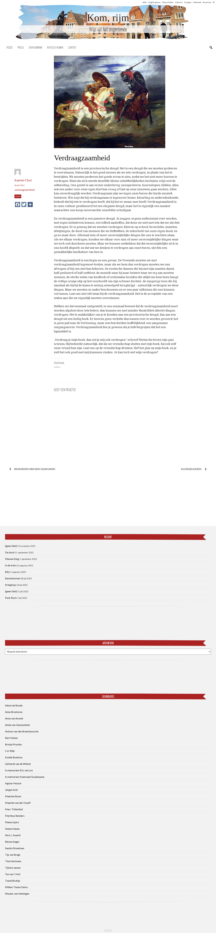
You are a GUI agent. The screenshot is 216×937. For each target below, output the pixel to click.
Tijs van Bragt (12, 854)
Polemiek (197, 2)
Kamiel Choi (23, 180)
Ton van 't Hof (12, 874)
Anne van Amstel (14, 718)
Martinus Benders (15, 815)
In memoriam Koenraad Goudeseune (24, 776)
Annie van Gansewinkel (17, 724)
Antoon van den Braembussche (21, 731)
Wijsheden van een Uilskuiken (34, 468)
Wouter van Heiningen (17, 893)
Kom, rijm (108, 17)
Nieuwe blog (12, 558)
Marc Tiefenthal (14, 809)
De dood (9, 552)
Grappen (187, 2)
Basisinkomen (12, 578)
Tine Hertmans (13, 861)
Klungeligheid (191, 468)
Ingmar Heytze (13, 783)
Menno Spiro (12, 822)
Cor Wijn (10, 750)
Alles (145, 2)
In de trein (10, 565)
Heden (18, 196)
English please (154, 2)
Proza (21, 47)
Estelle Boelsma (13, 757)
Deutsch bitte (167, 2)
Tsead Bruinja (12, 880)
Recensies (207, 2)
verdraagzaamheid (24, 189)
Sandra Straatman (14, 848)
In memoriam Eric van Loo (19, 770)
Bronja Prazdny (13, 744)
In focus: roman (55, 47)
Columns (179, 2)
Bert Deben (11, 737)
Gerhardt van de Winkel (18, 763)
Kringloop (10, 584)
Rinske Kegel (12, 841)
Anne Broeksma (13, 711)
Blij (7, 571)
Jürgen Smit (11, 789)
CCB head (108, 930)
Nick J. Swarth (13, 835)
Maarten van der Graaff (18, 802)
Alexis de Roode (13, 705)
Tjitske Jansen (13, 867)
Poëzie (9, 47)
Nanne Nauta (12, 828)
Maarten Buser (13, 796)
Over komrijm (35, 47)
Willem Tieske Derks (16, 887)
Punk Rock (11, 597)
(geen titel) (11, 545)
